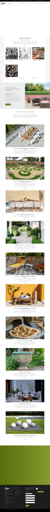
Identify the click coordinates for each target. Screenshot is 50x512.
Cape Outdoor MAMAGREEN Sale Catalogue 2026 (25, 214)
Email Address (27, 492)
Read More (25, 155)
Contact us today (12, 102)
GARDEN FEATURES (17, 492)
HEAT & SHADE (17, 490)
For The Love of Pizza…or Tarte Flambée (25, 340)
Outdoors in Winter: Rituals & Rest (25, 403)
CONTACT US (16, 495)
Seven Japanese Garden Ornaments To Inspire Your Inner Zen (25, 435)
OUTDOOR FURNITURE (9, 60)
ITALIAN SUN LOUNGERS (36, 60)
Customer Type (27, 501)
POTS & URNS (21, 60)
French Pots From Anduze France (25, 372)
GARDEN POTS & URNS (18, 491)
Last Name (27, 496)
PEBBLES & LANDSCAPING (18, 493)
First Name (27, 494)
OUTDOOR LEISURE (17, 494)
